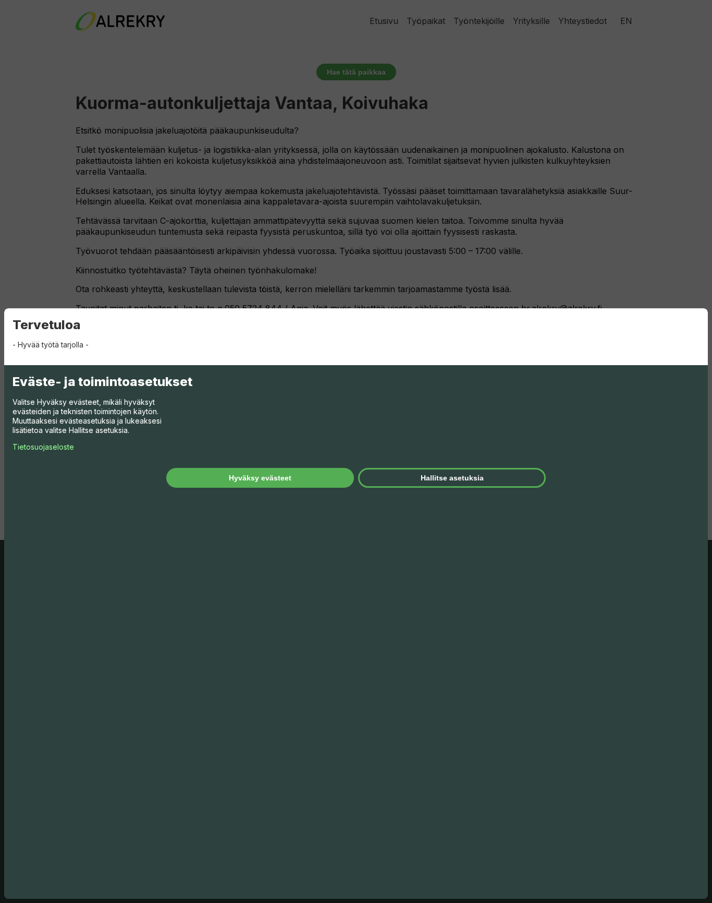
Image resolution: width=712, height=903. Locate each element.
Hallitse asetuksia (452, 478)
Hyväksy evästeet (260, 478)
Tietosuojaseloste (43, 446)
